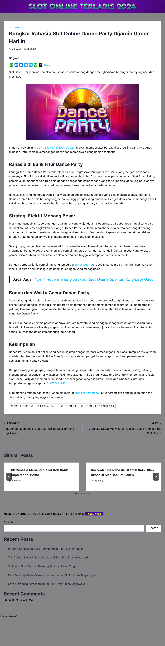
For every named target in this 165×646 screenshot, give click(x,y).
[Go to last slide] (9, 477)
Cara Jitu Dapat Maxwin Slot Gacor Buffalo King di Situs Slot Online (125, 428)
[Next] (156, 477)
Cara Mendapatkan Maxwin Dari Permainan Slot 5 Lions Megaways (51, 575)
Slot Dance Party (47, 406)
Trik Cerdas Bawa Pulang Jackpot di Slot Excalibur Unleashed (48, 557)
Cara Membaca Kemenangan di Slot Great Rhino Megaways (47, 583)
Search (8, 522)
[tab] (76, 493)
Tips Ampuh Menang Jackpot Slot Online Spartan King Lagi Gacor (94, 279)
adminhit (16, 49)
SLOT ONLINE (16, 27)
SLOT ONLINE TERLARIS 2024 (55, 147)
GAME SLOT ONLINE (21, 406)
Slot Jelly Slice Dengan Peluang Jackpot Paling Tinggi (42, 566)
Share (47, 65)
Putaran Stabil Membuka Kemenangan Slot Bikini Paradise (45, 548)
